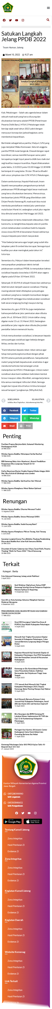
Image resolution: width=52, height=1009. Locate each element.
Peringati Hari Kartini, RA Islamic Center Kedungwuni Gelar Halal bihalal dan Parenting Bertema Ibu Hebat (31, 732)
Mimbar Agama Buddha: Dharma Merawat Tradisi (21, 509)
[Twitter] (10, 20)
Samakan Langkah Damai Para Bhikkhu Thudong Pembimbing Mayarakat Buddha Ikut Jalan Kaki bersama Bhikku (25, 540)
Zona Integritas (15, 838)
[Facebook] (4, 20)
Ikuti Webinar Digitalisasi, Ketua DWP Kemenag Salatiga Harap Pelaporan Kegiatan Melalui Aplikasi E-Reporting (32, 587)
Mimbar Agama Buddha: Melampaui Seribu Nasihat (21, 454)
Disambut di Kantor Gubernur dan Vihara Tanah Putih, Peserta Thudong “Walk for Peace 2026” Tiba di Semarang (25, 550)
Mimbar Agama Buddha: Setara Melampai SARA (20, 517)
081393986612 (15, 802)
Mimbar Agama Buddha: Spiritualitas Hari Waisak (21, 481)
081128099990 (15, 793)
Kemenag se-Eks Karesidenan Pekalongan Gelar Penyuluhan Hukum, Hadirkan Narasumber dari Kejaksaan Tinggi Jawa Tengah (31, 672)
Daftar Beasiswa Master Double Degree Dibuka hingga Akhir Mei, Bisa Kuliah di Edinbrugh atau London (25, 472)
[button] (48, 8)
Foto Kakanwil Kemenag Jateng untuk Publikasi (20, 576)
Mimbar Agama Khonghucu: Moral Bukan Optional (21, 488)
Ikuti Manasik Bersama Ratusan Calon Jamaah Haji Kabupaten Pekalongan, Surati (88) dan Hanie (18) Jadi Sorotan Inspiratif (32, 701)
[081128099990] (4, 793)
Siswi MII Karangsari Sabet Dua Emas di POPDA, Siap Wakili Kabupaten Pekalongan (32, 623)
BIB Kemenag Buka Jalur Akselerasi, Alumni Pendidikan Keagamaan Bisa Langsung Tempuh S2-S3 (23, 462)
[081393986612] (4, 802)
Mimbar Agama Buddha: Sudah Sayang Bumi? (19, 524)
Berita (15, 571)
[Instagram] (23, 20)
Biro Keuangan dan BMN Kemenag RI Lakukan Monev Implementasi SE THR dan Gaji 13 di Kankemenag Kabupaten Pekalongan (31, 717)
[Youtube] (16, 20)
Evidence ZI (13, 851)
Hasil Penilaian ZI (16, 845)
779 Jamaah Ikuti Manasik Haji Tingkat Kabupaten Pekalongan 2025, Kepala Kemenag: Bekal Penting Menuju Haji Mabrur (32, 686)
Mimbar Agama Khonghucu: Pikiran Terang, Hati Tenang (23, 531)
